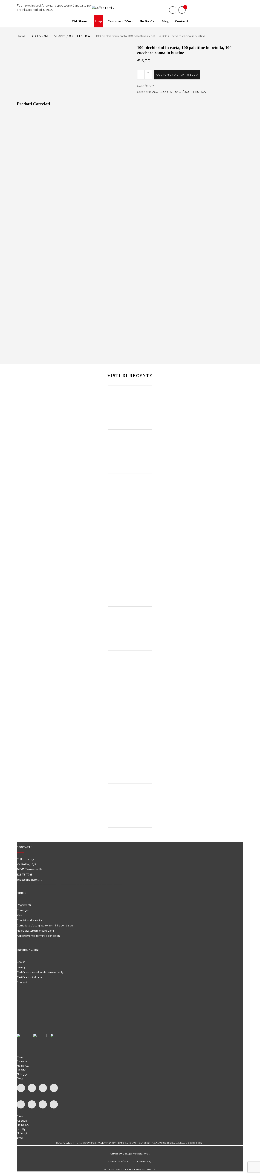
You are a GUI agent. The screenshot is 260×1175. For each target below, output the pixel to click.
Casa (20, 1057)
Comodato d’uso (121, 21)
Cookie (21, 962)
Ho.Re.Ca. (23, 1065)
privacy (21, 967)
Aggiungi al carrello (177, 74)
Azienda (22, 1061)
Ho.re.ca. (148, 21)
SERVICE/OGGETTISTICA (72, 36)
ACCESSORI (39, 36)
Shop (98, 21)
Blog (165, 21)
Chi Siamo (80, 21)
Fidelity (21, 1070)
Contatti (181, 21)
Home (21, 36)
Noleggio (22, 1074)
